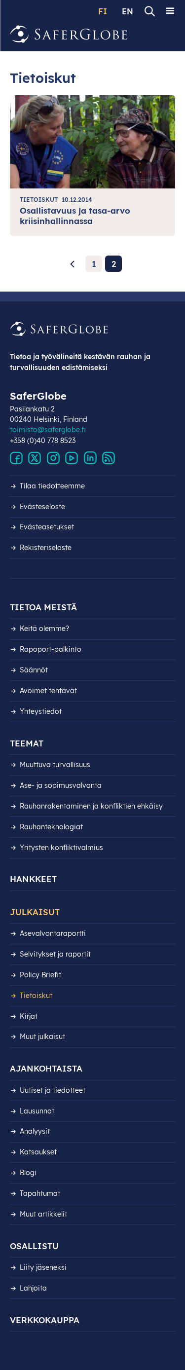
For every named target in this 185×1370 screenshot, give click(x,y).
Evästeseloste (42, 506)
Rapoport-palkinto (50, 649)
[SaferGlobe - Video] (71, 458)
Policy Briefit (40, 974)
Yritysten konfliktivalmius (61, 847)
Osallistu (34, 1246)
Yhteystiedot (41, 711)
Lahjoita (33, 1288)
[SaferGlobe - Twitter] (34, 458)
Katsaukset (38, 1152)
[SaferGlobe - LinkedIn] (90, 458)
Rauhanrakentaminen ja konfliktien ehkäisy (91, 806)
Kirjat (28, 1016)
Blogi (28, 1172)
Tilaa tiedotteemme (52, 485)
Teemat (26, 743)
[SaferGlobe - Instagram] (53, 458)
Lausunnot (37, 1111)
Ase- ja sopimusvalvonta (61, 785)
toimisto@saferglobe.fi (48, 429)
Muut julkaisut (42, 1036)
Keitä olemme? (44, 628)
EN (127, 11)
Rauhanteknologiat (51, 826)
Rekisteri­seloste (46, 547)
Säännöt (34, 670)
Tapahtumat (40, 1193)
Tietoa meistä (43, 607)
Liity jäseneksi (43, 1267)
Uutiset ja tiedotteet (52, 1090)
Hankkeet (33, 879)
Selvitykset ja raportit (55, 954)
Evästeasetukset (47, 526)
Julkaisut (35, 912)
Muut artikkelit (43, 1214)
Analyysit (35, 1131)
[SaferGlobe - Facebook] (16, 458)
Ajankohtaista (46, 1068)
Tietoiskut (36, 995)
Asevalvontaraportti (53, 933)
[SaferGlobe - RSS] (108, 458)
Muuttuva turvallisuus (55, 764)
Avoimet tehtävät (48, 690)
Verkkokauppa (44, 1320)
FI (102, 11)
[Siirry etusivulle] (69, 34)
